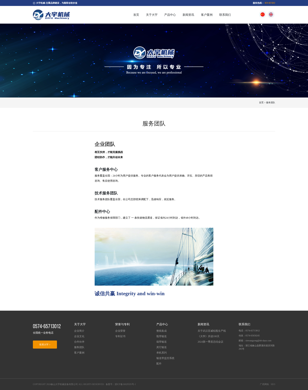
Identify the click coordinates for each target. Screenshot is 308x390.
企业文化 (79, 336)
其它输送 (161, 347)
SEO (273, 384)
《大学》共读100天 (208, 336)
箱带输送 (161, 341)
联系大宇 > (44, 344)
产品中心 (170, 14)
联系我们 (225, 14)
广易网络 (264, 384)
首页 (136, 14)
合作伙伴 (79, 341)
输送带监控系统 (165, 358)
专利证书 (120, 336)
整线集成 (161, 330)
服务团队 (79, 347)
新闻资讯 (188, 14)
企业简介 (79, 330)
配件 (159, 363)
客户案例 (207, 14)
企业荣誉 (120, 330)
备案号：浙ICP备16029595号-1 (121, 384)
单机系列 (161, 352)
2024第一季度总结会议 (210, 341)
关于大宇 (152, 14)
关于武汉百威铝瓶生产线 (212, 330)
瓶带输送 (161, 336)
